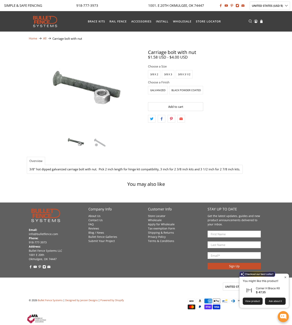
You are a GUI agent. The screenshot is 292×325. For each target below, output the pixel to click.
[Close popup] (285, 277)
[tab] (36, 161)
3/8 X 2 (154, 74)
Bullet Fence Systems (50, 300)
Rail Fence (118, 21)
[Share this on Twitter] (152, 118)
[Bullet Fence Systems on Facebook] (220, 5)
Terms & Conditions (161, 241)
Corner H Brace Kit (268, 288)
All (44, 38)
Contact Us (95, 220)
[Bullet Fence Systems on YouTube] (226, 5)
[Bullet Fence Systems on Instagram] (237, 5)
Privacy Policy (157, 237)
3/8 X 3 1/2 (184, 74)
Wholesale (182, 21)
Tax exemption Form (161, 228)
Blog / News (96, 232)
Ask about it (275, 301)
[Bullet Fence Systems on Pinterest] (232, 5)
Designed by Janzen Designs (81, 300)
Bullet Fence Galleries (102, 237)
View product (252, 301)
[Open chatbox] (283, 316)
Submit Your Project (101, 241)
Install (162, 21)
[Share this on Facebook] (161, 118)
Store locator (208, 21)
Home (33, 38)
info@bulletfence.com (43, 234)
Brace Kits (96, 21)
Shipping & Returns (161, 232)
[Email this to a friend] (181, 118)
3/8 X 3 (168, 74)
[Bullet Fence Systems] (45, 21)
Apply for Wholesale (161, 224)
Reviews (93, 228)
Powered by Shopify (112, 300)
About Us (94, 216)
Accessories (141, 21)
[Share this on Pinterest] (171, 118)
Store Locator (156, 216)
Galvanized (157, 90)
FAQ (91, 224)
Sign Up (234, 266)
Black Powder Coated (186, 90)
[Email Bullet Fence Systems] (243, 5)
